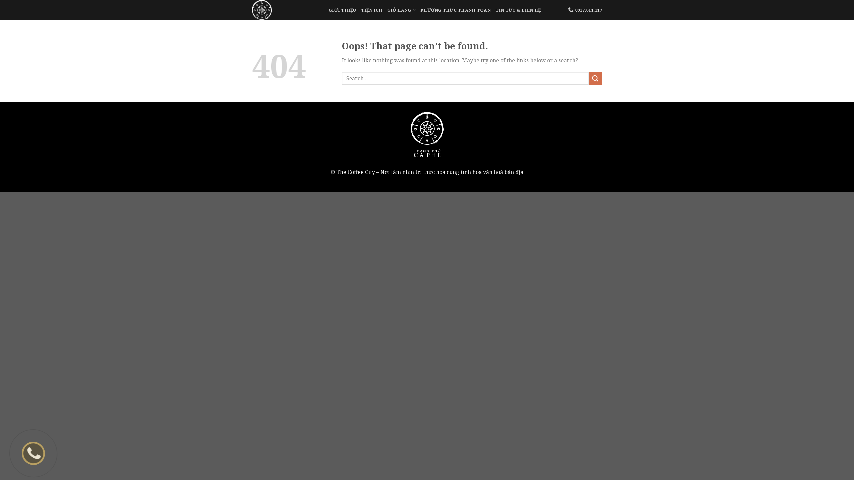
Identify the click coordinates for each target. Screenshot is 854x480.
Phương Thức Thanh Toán (455, 10)
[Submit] (595, 78)
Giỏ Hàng (399, 10)
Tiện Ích (372, 10)
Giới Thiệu (342, 10)
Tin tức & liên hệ (518, 10)
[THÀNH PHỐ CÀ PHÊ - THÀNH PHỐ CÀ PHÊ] (285, 10)
